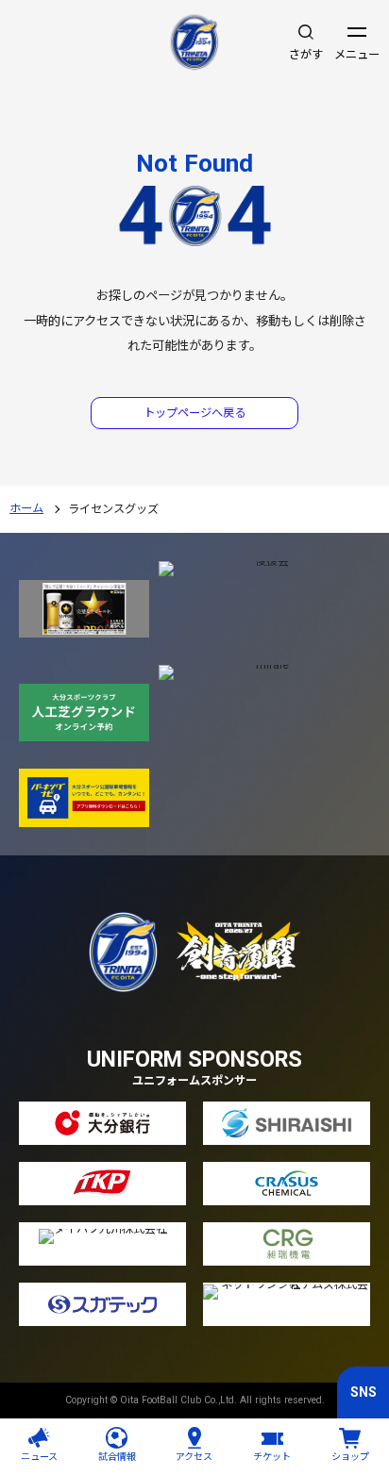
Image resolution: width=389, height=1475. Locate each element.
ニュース (39, 1456)
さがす (306, 54)
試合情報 (117, 1456)
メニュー (357, 54)
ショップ (350, 1456)
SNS (363, 1392)
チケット (272, 1456)
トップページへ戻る (194, 413)
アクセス (194, 1456)
